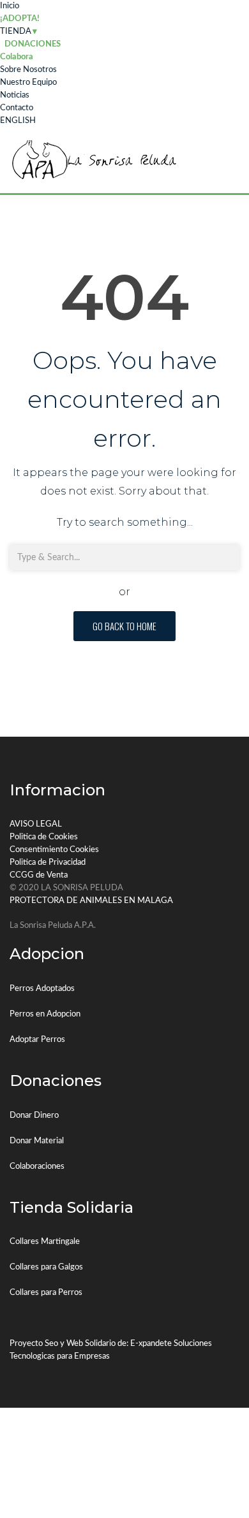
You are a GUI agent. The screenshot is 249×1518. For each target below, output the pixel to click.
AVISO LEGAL (36, 824)
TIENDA (15, 31)
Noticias (14, 95)
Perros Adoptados (42, 989)
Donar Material (37, 1141)
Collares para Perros (46, 1293)
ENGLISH (18, 121)
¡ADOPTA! (20, 19)
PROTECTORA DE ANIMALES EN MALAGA (91, 901)
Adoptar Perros (37, 1040)
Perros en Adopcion (45, 1014)
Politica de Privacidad (48, 862)
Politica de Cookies (44, 837)
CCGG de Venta (39, 875)
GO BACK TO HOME (124, 626)
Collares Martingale (45, 1242)
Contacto (16, 108)
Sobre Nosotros (28, 70)
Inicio (9, 6)
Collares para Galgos (46, 1267)
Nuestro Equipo (28, 82)
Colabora (16, 57)
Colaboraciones (37, 1166)
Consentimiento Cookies (54, 850)
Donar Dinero (34, 1115)
